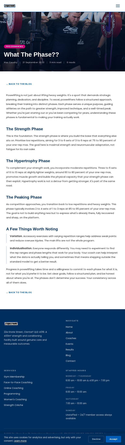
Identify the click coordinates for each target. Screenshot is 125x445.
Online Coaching (13, 388)
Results (70, 349)
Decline (96, 439)
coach (91, 252)
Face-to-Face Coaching (18, 382)
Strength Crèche (13, 405)
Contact (71, 361)
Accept (113, 439)
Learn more (20, 440)
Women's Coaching (15, 399)
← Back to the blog (19, 84)
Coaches (71, 338)
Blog (68, 355)
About (69, 332)
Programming (12, 393)
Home (69, 327)
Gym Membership (14, 376)
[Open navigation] (118, 5)
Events (69, 344)
